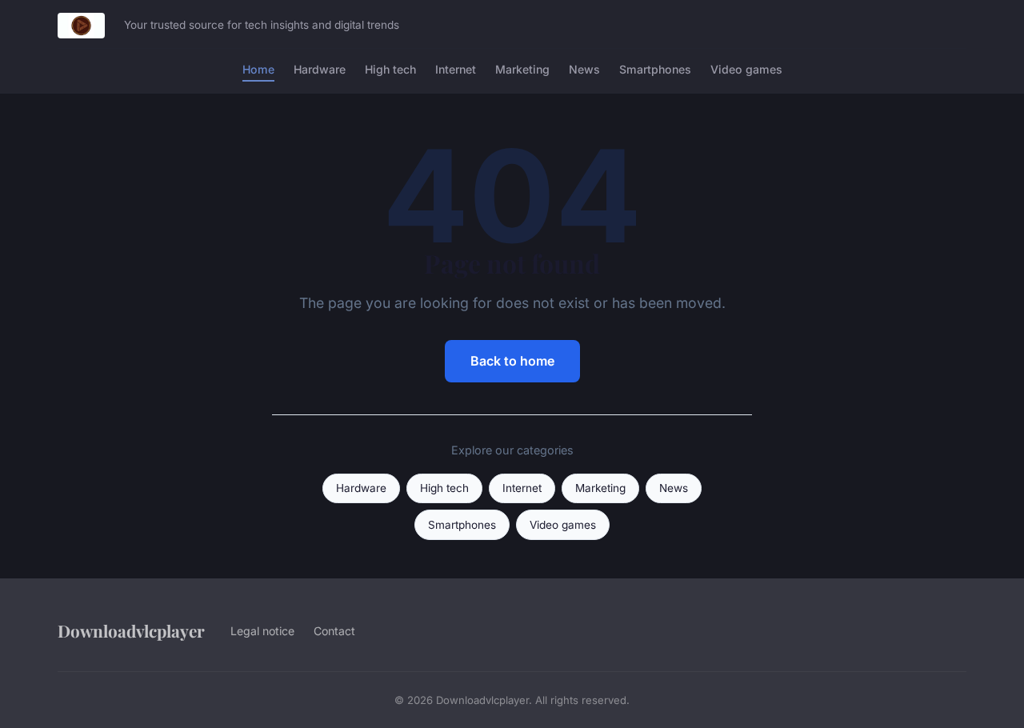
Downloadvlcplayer (131, 630)
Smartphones (655, 69)
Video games (746, 69)
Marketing (522, 69)
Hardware (320, 69)
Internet (455, 69)
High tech (390, 69)
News (584, 69)
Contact (334, 631)
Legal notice (262, 631)
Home (258, 69)
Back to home (512, 361)
